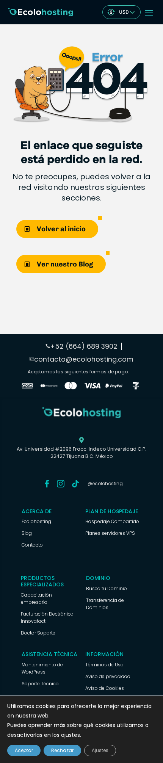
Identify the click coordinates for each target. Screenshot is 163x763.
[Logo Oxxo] (27, 388)
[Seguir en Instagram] (61, 484)
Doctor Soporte (38, 633)
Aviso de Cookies (104, 688)
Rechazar (62, 750)
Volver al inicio (61, 229)
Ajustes (100, 750)
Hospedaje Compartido (112, 521)
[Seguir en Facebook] (47, 484)
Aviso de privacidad (107, 676)
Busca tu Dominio (106, 588)
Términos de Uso (104, 664)
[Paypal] (114, 388)
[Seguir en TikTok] (75, 484)
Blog (27, 533)
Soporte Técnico (40, 683)
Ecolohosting (36, 521)
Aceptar (24, 750)
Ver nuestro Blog (65, 264)
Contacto (32, 545)
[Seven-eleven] (135, 388)
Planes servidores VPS (110, 533)
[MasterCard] (49, 388)
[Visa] (92, 388)
